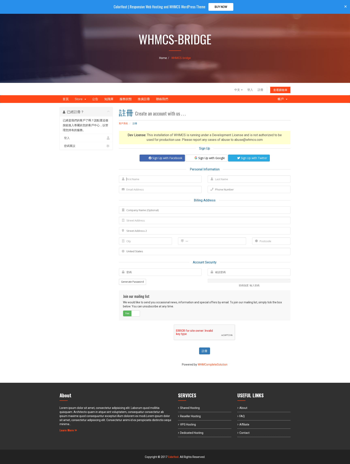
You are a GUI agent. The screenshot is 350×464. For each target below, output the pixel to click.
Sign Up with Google (211, 158)
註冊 (260, 89)
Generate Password (132, 281)
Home (163, 58)
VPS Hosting (188, 424)
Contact (244, 432)
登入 (250, 89)
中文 (237, 89)
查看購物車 (280, 90)
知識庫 (108, 99)
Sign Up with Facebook (167, 158)
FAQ (242, 416)
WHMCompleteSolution (212, 364)
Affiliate (244, 424)
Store (79, 99)
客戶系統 (123, 123)
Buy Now (221, 7)
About (243, 407)
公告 (95, 99)
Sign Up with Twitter (253, 158)
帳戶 (281, 99)
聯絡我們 (162, 99)
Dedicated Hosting (191, 432)
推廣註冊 (144, 99)
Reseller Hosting (190, 416)
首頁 (66, 99)
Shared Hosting (190, 407)
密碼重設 (69, 146)
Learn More (67, 430)
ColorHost (173, 456)
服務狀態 (126, 99)
